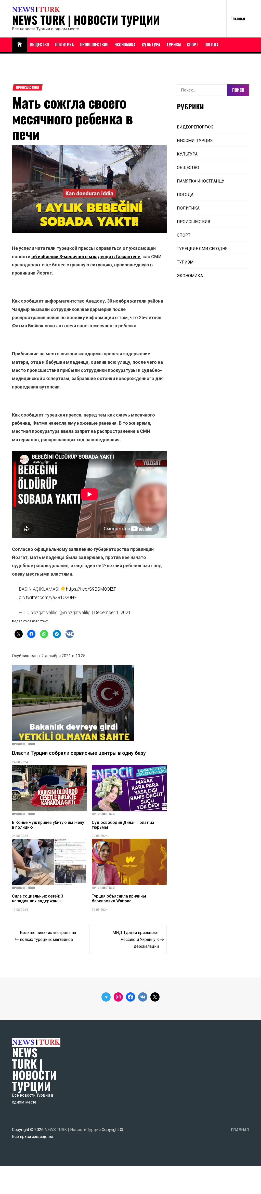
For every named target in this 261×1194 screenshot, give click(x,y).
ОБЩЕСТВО (39, 45)
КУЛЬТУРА (151, 45)
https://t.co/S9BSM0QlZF (91, 589)
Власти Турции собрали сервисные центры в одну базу (79, 753)
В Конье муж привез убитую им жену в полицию (48, 825)
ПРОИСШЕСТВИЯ (94, 45)
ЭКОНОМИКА (125, 45)
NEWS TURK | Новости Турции (86, 19)
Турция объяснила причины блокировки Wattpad (119, 898)
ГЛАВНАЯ (237, 18)
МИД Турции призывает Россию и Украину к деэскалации (135, 939)
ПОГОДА (211, 45)
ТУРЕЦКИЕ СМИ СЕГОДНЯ (202, 248)
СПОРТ (192, 45)
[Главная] (19, 44)
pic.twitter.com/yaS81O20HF (48, 597)
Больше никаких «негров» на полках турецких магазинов (48, 936)
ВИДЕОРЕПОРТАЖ (195, 127)
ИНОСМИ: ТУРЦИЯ (195, 140)
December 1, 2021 (112, 612)
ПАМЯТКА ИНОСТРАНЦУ (200, 181)
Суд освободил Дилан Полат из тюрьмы (123, 825)
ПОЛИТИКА (64, 45)
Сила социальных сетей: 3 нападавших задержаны (37, 898)
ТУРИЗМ (173, 45)
